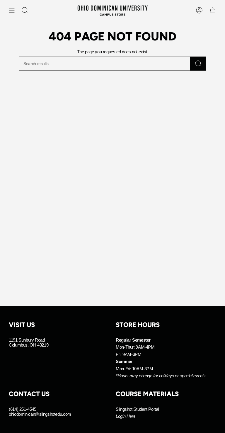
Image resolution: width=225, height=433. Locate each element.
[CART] (212, 10)
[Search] (198, 64)
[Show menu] (12, 10)
